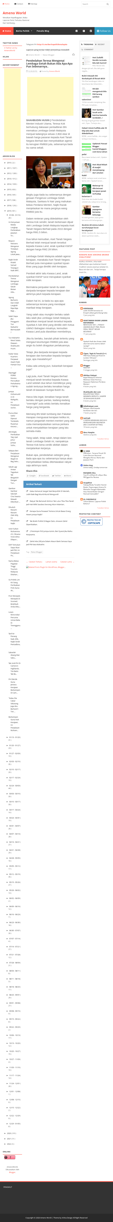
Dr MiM (86, 451)
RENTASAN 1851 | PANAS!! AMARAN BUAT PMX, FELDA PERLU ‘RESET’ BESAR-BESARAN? (94, 328)
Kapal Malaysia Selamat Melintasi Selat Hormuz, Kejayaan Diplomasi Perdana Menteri (94, 380)
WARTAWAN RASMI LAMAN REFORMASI (95, 321)
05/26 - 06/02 (14, 890)
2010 (9, 162)
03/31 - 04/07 (14, 826)
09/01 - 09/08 (14, 1003)
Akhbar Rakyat (90, 375)
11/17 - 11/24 (14, 1075)
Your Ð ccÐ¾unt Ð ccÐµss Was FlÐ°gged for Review (95, 476)
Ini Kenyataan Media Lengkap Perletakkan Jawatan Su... (14, 229)
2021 (9, 1138)
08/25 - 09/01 (14, 995)
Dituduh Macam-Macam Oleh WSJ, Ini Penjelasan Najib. (14, 515)
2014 (9, 184)
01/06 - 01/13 (14, 215)
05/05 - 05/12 (14, 866)
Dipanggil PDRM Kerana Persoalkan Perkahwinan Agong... (14, 379)
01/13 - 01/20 (14, 737)
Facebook (44, 475)
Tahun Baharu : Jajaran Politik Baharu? (94, 502)
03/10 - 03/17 (14, 801)
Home (7, 4)
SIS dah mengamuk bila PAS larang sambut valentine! (94, 94)
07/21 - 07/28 (14, 954)
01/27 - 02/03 (14, 753)
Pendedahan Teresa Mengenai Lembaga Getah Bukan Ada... (14, 284)
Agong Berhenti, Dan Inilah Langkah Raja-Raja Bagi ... (14, 304)
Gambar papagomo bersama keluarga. (97, 210)
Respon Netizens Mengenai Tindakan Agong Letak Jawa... (15, 248)
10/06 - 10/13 (14, 1035)
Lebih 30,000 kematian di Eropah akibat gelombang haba (95, 311)
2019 (9, 211)
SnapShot (87, 482)
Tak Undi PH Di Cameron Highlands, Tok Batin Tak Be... (14, 668)
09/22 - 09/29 (14, 1027)
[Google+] (84, 31)
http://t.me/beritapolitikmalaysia (52, 44)
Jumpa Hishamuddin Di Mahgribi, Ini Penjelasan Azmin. (14, 399)
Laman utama (51, 561)
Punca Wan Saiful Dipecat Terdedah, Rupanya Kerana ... (14, 420)
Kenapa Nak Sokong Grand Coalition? (94, 255)
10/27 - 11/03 (14, 1059)
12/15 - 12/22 (14, 1107)
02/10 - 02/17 (14, 769)
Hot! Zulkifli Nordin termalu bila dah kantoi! (99, 60)
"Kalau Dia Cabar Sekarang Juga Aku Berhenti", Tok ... (14, 705)
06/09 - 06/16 (14, 906)
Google (32, 475)
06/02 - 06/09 (14, 898)
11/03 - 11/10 (14, 1067)
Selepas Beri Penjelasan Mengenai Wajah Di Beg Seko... (14, 456)
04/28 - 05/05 (14, 858)
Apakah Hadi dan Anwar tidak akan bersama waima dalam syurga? (94, 343)
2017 (9, 200)
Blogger (12, 1172)
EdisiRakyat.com (90, 406)
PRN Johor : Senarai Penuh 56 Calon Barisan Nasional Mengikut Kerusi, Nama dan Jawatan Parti (94, 456)
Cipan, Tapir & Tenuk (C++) (94, 353)
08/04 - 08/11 (14, 971)
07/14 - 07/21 (14, 946)
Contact (19, 4)
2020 (9, 1133)
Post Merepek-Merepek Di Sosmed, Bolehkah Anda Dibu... (15, 601)
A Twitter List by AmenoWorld (10, 49)
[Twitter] (91, 31)
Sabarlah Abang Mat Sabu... (14, 655)
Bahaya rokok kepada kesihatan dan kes (91, 409)
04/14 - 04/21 (14, 842)
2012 (9, 173)
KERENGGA (88, 308)
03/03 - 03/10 (14, 793)
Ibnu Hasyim (89, 432)
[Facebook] (76, 31)
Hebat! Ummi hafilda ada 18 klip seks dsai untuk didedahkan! (94, 131)
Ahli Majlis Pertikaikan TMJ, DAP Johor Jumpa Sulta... (14, 439)
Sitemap (33, 4)
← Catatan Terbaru (34, 561)
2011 (9, 168)
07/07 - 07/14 (14, 938)
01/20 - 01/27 (14, 745)
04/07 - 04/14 (14, 834)
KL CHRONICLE (89, 499)
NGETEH (86, 367)
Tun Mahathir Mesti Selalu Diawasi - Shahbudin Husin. (14, 343)
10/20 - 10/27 (14, 1051)
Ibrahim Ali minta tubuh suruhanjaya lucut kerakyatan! (93, 228)
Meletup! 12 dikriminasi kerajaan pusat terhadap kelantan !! (94, 191)
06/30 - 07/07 (14, 930)
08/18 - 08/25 (14, 987)
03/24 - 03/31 (14, 818)
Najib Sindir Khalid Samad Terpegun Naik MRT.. (14, 265)
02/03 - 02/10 (14, 761)
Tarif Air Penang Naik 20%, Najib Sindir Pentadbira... (15, 640)
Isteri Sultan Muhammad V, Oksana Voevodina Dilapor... (14, 534)
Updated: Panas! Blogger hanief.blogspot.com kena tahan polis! (94, 149)
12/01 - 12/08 (14, 1091)
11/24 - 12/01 (14, 1083)
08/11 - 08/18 (14, 979)
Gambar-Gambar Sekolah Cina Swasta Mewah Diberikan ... (14, 495)
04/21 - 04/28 (14, 850)
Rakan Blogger (36, 552)
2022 (9, 1144)
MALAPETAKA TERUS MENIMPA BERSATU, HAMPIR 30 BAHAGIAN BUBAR (94, 396)
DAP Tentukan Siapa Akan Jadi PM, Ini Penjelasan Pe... (14, 550)
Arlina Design (67, 1217)
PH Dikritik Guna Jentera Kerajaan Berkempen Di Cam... (14, 686)
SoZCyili (86, 418)
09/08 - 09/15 (14, 1011)
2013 (9, 178)
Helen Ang (88, 465)
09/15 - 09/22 (14, 1019)
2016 (9, 194)
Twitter (57, 475)
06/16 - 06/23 (14, 914)
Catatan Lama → (67, 561)
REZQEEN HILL (89, 473)
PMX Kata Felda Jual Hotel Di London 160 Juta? (94, 356)
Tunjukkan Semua (103, 439)
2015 (9, 189)
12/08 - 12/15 (14, 1099)
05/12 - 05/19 (14, 874)
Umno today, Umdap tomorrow (95, 467)
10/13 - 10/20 (14, 1043)
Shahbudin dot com (92, 392)
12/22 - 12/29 (14, 1115)
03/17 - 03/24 (14, 810)
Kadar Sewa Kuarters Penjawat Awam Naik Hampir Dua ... (15, 361)
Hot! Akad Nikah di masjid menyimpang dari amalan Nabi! (94, 170)
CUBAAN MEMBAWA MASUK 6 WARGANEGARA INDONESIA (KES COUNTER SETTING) (95, 422)
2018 (9, 205)
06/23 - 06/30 (14, 922)
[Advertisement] (12, 110)
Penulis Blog (43, 31)
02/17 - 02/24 (14, 777)
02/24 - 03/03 (14, 785)
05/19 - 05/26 (14, 882)
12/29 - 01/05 (14, 1123)
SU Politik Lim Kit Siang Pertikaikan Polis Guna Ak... (14, 585)
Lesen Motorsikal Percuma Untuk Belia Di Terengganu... (14, 620)
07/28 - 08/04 (14, 962)
